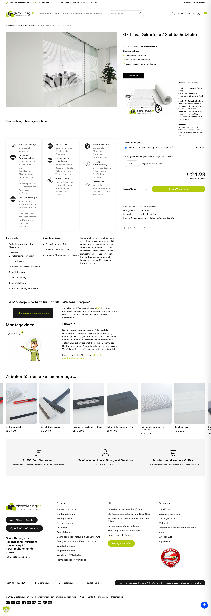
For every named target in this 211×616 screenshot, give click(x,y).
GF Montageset (13, 427)
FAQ (98, 308)
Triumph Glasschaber (49, 427)
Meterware (133, 75)
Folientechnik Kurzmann (194, 3)
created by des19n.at (66, 597)
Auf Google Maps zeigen (18, 557)
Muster (158, 218)
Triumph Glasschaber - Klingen (88, 427)
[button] (33, 345)
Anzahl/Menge (129, 189)
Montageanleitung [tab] (36, 121)
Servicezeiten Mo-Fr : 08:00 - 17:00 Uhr (78, 3)
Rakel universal (181, 427)
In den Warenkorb (178, 188)
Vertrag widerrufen (121, 543)
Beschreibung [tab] (14, 121)
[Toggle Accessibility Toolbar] (204, 605)
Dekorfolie (149, 218)
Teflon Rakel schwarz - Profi (120, 427)
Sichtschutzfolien (26, 25)
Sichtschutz (168, 218)
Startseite (10, 25)
